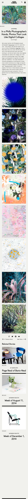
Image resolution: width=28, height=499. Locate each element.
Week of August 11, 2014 (14, 402)
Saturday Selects (14, 397)
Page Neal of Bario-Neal (14, 370)
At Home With (14, 368)
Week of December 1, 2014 (14, 437)
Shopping (14, 28)
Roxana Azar (11, 45)
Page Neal (18, 48)
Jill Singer (14, 39)
